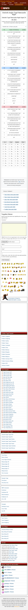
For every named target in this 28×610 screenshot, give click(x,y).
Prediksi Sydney (5, 340)
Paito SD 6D (6, 397)
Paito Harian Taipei (14, 548)
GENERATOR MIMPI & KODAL (14, 300)
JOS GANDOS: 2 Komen (9, 569)
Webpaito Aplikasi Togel (7, 1)
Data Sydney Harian (7, 395)
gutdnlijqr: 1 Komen (9, 583)
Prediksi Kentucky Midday (7, 361)
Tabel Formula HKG (7, 373)
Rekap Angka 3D (5, 464)
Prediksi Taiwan (5, 343)
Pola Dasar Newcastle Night (11, 204)
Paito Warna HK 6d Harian (9, 389)
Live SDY (3, 2)
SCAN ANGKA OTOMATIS (14, 298)
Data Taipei (12, 547)
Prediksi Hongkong (6, 338)
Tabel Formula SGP (7, 372)
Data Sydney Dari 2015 (8, 394)
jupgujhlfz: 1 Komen (9, 591)
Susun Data (4, 508)
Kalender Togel (5, 478)
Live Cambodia (23, 2)
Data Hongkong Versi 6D (8, 384)
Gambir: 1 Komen (8, 575)
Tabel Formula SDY (7, 375)
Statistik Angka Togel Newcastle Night (14, 14)
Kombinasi (4, 490)
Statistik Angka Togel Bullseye (8, 448)
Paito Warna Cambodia (8, 402)
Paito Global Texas (7, 424)
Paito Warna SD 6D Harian (9, 399)
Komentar (4, 220)
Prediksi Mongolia (5, 352)
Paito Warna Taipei (13, 545)
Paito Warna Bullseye (8, 405)
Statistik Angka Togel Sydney (8, 439)
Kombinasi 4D (5, 492)
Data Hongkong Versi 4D (8, 382)
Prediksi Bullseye (5, 349)
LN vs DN (4, 499)
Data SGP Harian (7, 378)
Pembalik (4, 504)
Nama (3, 244)
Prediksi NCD (5, 363)
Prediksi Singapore (6, 336)
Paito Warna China (7, 407)
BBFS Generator (5, 487)
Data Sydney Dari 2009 (8, 392)
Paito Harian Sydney (7, 417)
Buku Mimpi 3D (5, 536)
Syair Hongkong (5, 522)
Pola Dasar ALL (5, 482)
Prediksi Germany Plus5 (7, 358)
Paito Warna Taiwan (7, 404)
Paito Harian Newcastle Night (11, 197)
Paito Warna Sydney (7, 400)
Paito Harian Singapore (8, 415)
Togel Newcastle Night (9, 206)
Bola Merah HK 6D (7, 419)
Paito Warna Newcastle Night (11, 194)
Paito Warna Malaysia (8, 409)
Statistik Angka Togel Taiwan (8, 443)
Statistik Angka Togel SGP (7, 434)
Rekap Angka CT (5, 468)
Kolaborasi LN (5, 496)
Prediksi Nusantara (6, 354)
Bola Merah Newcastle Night (11, 202)
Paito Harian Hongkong (8, 414)
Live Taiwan (4, 4)
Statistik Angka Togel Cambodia (9, 445)
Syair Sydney (5, 518)
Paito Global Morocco (8, 427)
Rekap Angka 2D (5, 461)
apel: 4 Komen (7, 567)
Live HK (15, 2)
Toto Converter (5, 473)
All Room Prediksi (5, 365)
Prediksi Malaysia (5, 356)
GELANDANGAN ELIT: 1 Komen (11, 578)
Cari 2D (3, 511)
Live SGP (10, 2)
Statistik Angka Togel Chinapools (9, 441)
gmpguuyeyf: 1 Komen (9, 580)
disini (19, 181)
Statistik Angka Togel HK (7, 436)
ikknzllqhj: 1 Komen (9, 586)
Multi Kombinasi (5, 494)
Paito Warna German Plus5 (9, 410)
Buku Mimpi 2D (5, 534)
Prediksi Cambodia (6, 345)
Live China (11, 4)
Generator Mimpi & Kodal (7, 529)
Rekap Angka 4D (5, 466)
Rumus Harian (5, 457)
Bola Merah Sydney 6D (8, 421)
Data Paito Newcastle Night (11, 199)
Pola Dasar (4, 480)
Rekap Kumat (5, 470)
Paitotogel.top (16, 606)
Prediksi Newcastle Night (10, 209)
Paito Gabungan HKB (7, 426)
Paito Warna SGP (7, 380)
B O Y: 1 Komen (8, 572)
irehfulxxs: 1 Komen (9, 589)
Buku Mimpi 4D (5, 538)
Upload (14, 238)
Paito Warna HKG (7, 390)
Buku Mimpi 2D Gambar (7, 531)
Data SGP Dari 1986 (7, 377)
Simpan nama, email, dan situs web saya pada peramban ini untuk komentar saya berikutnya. (13, 256)
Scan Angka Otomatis (6, 459)
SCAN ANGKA (19, 4)
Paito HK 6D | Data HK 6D (9, 387)
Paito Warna (4, 455)
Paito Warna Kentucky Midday (9, 412)
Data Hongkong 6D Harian (8, 385)
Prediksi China (5, 347)
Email (3, 249)
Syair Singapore (5, 520)
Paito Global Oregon (7, 422)
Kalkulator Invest (5, 506)
